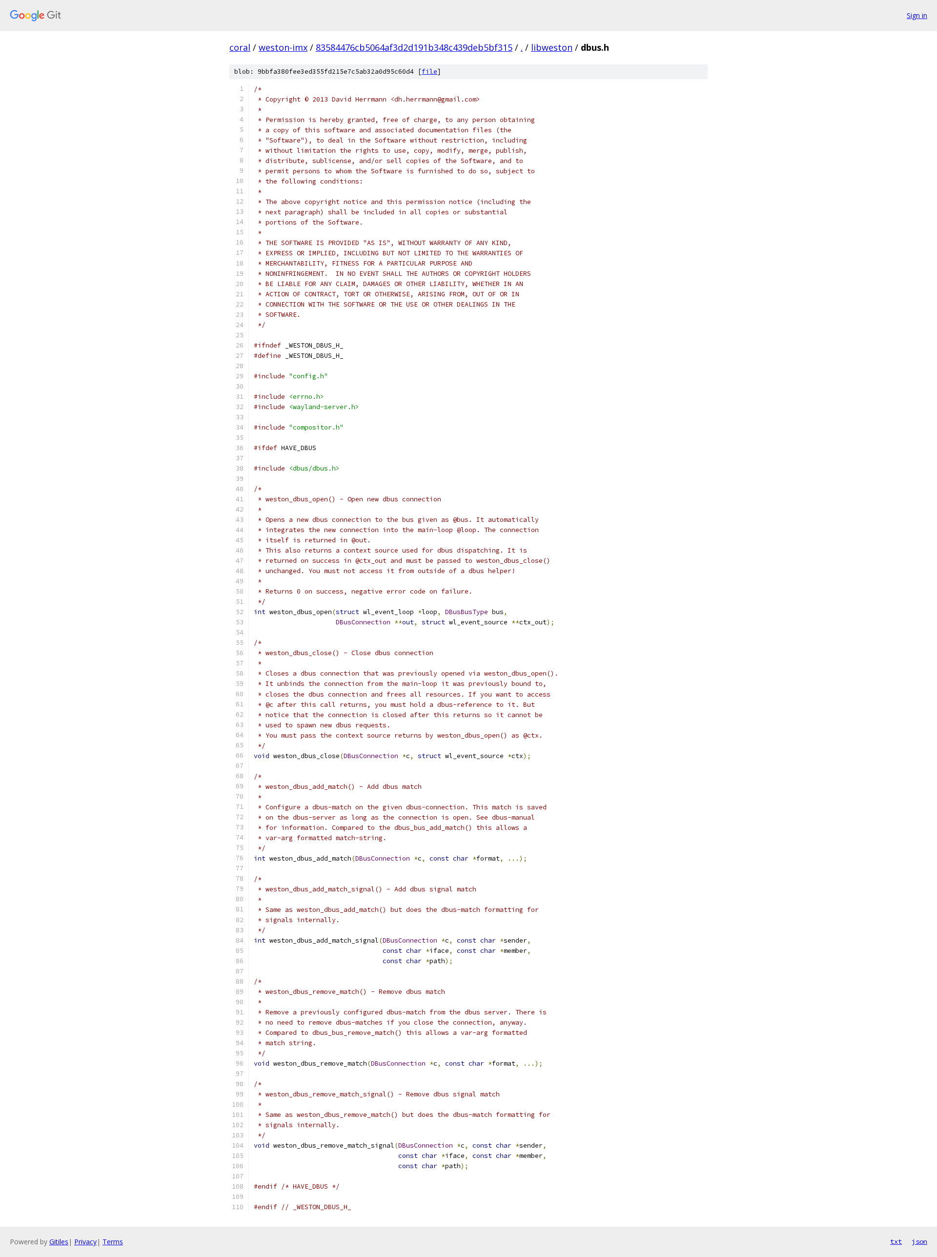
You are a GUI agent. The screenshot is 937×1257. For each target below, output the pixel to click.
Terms (112, 1241)
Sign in (917, 15)
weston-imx (283, 47)
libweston (551, 47)
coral (239, 47)
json (919, 1241)
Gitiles (58, 1241)
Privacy (85, 1241)
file (429, 71)
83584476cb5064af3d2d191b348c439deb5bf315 (414, 47)
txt (896, 1241)
